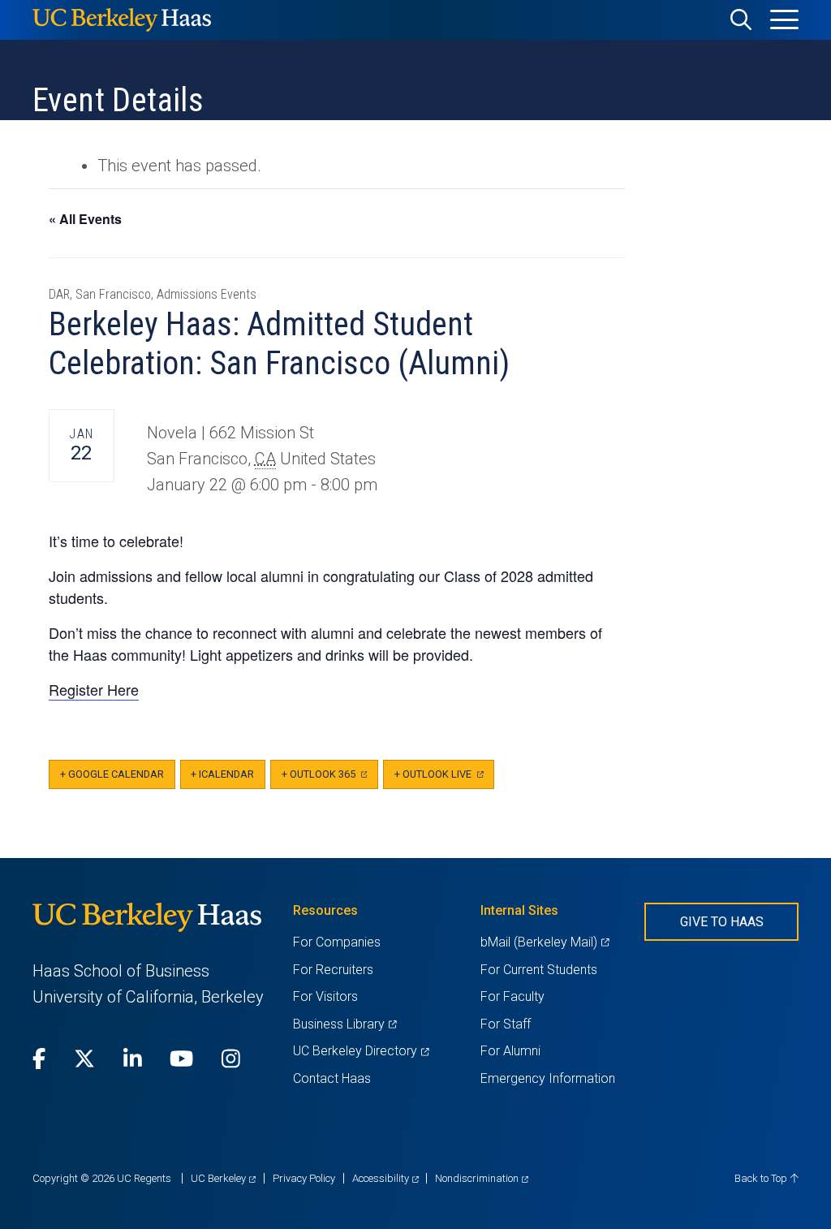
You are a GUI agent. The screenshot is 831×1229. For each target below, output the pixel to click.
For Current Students (538, 969)
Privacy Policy (304, 1178)
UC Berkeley (223, 1178)
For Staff (505, 1024)
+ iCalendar (222, 774)
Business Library (344, 1024)
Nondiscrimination (481, 1178)
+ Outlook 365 (330, 779)
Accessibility (385, 1178)
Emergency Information (547, 1078)
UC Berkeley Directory (360, 1051)
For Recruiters (333, 969)
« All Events (85, 218)
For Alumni (510, 1051)
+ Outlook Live (444, 779)
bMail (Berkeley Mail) (544, 942)
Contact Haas (332, 1078)
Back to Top (762, 1178)
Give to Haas (722, 921)
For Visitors (325, 996)
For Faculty (512, 996)
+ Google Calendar (112, 774)
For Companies (337, 942)
